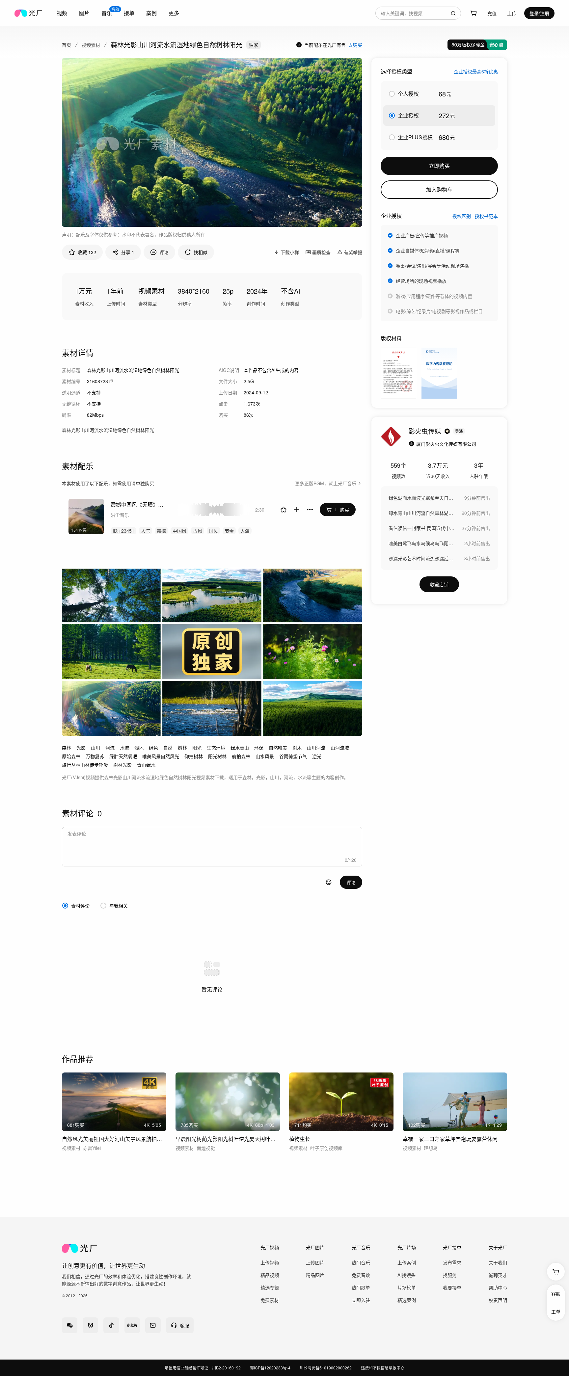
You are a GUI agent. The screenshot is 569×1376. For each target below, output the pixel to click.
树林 (182, 747)
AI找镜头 (406, 1275)
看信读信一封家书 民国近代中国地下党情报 (421, 528)
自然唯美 (278, 747)
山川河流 (316, 747)
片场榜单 (406, 1287)
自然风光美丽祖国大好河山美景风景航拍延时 (114, 1139)
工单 (555, 1311)
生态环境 (216, 747)
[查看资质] (411, 443)
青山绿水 (146, 764)
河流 (110, 747)
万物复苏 (95, 756)
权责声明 (498, 1300)
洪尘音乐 (120, 515)
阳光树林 (217, 756)
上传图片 (315, 1262)
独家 (253, 44)
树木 (297, 747)
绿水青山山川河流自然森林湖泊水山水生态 (421, 513)
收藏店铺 (439, 584)
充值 (492, 13)
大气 (145, 530)
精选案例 (406, 1300)
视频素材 (91, 44)
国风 (213, 530)
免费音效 (361, 1275)
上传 (511, 13)
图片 (84, 13)
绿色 (153, 747)
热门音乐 (361, 1262)
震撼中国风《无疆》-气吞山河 (138, 504)
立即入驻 (361, 1300)
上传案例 (406, 1262)
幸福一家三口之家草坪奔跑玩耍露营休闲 (450, 1139)
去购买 (355, 44)
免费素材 (269, 1300)
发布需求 (452, 1262)
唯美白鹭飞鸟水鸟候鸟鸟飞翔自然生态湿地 (421, 543)
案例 (151, 13)
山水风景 (265, 756)
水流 (124, 747)
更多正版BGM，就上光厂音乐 (325, 483)
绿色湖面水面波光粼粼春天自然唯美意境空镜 (421, 497)
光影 (81, 747)
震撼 (161, 530)
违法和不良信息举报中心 (382, 1367)
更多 (174, 13)
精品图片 (315, 1275)
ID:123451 (123, 530)
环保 (258, 747)
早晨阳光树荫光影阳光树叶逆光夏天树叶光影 (228, 1139)
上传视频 (269, 1262)
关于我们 (498, 1262)
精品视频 (269, 1275)
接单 (129, 13)
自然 (168, 747)
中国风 (179, 530)
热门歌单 (361, 1287)
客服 (555, 1293)
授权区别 (461, 216)
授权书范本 (486, 216)
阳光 (197, 747)
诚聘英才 (498, 1275)
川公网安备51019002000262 (326, 1367)
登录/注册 (539, 13)
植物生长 (299, 1139)
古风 (197, 530)
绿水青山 (239, 747)
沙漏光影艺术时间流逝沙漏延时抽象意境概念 (421, 558)
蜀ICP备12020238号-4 (270, 1367)
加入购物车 (439, 189)
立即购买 (439, 166)
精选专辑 (269, 1287)
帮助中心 (498, 1287)
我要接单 (452, 1287)
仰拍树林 (193, 756)
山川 (95, 747)
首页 (66, 44)
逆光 (316, 756)
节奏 (229, 530)
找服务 (450, 1275)
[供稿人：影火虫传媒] (391, 436)
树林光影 (122, 764)
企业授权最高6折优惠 (476, 71)
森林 (66, 747)
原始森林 (71, 756)
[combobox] (418, 13)
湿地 (139, 747)
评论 (351, 882)
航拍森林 (241, 756)
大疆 (245, 530)
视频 (62, 13)
